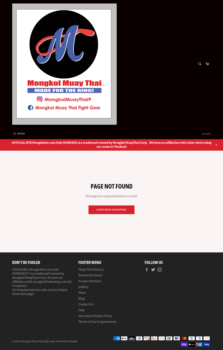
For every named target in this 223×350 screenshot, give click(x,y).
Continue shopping (111, 209)
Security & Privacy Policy (95, 316)
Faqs (81, 310)
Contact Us (85, 304)
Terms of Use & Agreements (97, 322)
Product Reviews (89, 281)
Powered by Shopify (66, 341)
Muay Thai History (90, 269)
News (82, 293)
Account (206, 133)
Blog (81, 298)
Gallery (83, 287)
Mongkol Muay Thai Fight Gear (38, 341)
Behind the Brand (90, 275)
